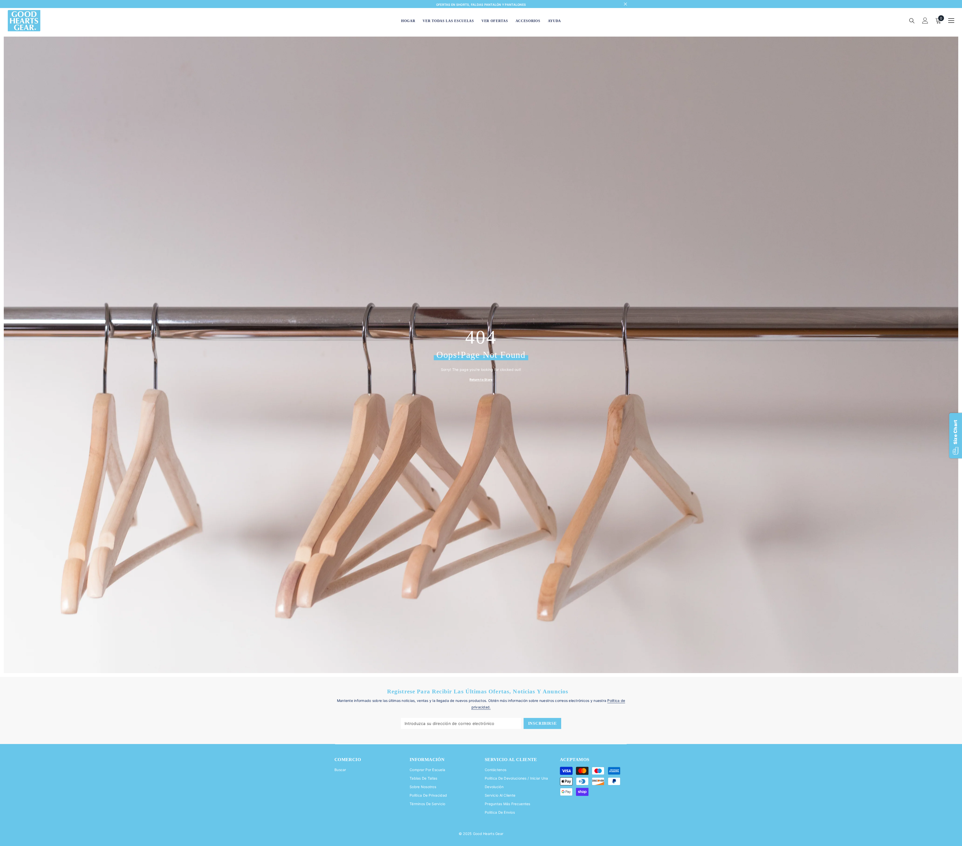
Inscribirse (542, 723)
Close (625, 4)
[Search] (912, 20)
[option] (481, 4)
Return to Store (481, 379)
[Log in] (925, 21)
